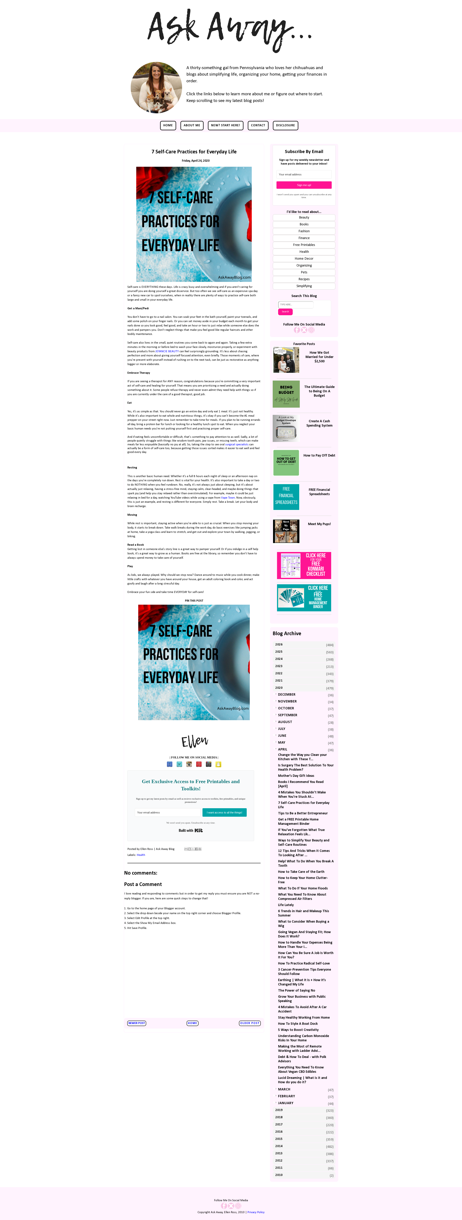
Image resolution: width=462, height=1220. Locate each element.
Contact (258, 125)
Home (168, 125)
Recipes (304, 279)
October (286, 708)
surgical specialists (237, 444)
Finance (304, 238)
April (282, 749)
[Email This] (186, 849)
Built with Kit (191, 830)
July (281, 729)
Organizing (304, 265)
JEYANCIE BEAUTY (167, 351)
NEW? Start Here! (225, 125)
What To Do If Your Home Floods (303, 888)
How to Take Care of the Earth (301, 872)
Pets (304, 272)
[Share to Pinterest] (200, 849)
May (281, 743)
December (287, 695)
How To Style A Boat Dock (298, 1024)
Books (304, 224)
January (285, 1103)
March (284, 1089)
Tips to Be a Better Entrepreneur (303, 813)
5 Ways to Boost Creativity (298, 1030)
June (282, 736)
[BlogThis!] (189, 849)
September (287, 715)
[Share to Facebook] (196, 849)
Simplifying (304, 286)
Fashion (304, 231)
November (287, 701)
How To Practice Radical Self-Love (304, 963)
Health (141, 855)
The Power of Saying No (296, 990)
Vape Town (228, 497)
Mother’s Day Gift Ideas (296, 776)
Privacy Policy (256, 1212)
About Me (192, 125)
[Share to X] (193, 849)
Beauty (304, 217)
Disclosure (285, 125)
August (285, 722)
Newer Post (136, 1023)
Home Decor (304, 259)
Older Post (250, 1023)
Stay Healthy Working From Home (304, 1018)
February (286, 1096)
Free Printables (304, 245)
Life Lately (286, 905)
